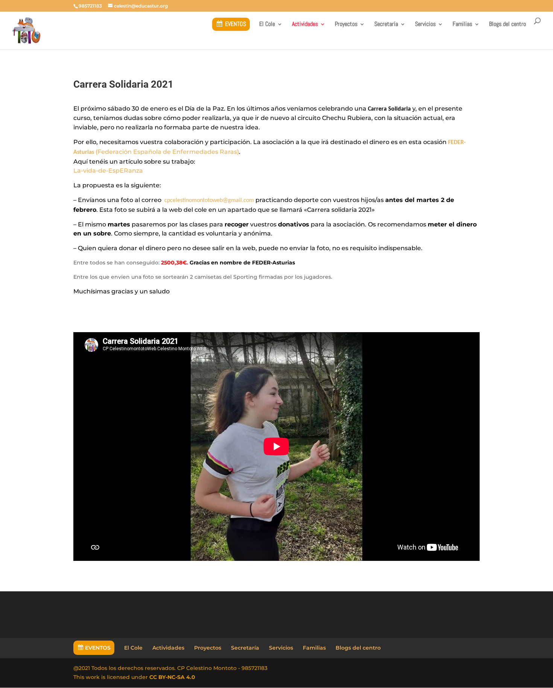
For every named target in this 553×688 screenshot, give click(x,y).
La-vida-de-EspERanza (108, 170)
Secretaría (386, 24)
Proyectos (346, 24)
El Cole (267, 24)
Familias (462, 24)
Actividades (305, 24)
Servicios (425, 24)
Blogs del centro (507, 24)
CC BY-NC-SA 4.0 (172, 677)
